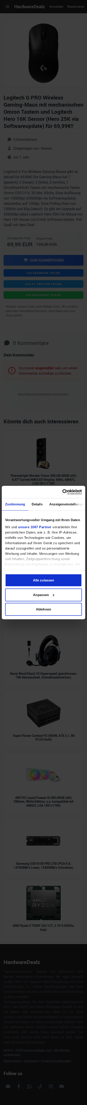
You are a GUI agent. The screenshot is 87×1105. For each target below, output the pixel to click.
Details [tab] (37, 504)
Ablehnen (43, 609)
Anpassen (41, 595)
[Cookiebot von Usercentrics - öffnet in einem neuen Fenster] (62, 492)
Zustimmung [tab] (15, 504)
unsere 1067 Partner (35, 527)
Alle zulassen (43, 580)
